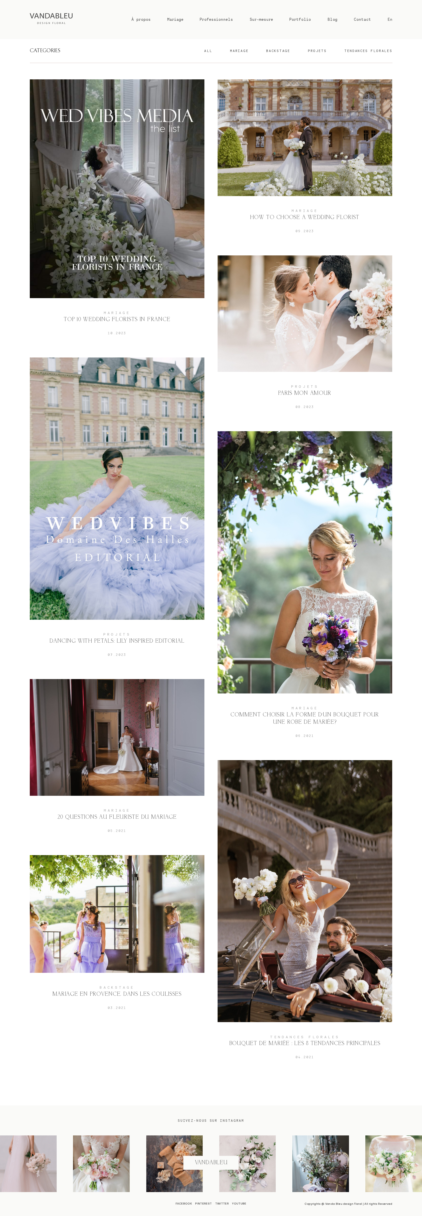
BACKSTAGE (278, 51)
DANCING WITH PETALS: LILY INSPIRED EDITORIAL (117, 511)
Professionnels (216, 19)
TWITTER (222, 1204)
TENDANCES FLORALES (368, 51)
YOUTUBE (239, 1204)
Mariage (175, 19)
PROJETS (317, 51)
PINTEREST (203, 1204)
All (208, 51)
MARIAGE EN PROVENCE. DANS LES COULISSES (117, 937)
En (390, 19)
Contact (362, 19)
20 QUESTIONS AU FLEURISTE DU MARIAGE (117, 760)
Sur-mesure (261, 19)
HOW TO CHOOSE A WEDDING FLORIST (305, 161)
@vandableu (211, 1163)
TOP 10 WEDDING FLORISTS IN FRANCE (117, 212)
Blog (332, 19)
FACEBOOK (184, 1204)
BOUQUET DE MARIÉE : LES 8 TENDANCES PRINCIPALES (305, 914)
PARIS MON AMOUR (305, 337)
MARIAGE (239, 51)
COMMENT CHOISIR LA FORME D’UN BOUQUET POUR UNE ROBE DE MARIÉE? (305, 589)
